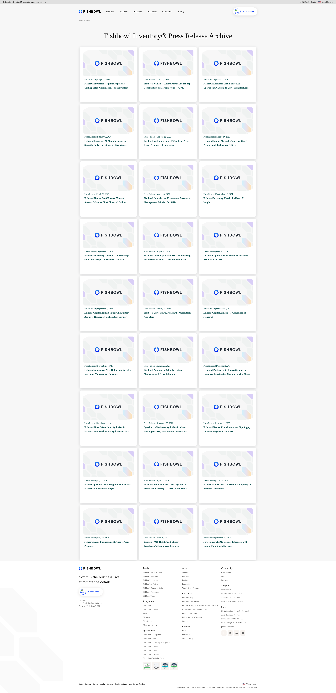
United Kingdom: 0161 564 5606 (233, 623)
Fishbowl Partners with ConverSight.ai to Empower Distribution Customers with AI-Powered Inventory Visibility (225, 374)
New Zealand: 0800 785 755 (232, 602)
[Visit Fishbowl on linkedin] (236, 633)
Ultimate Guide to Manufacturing (195, 609)
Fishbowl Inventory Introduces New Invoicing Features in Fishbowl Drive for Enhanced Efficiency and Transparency (167, 259)
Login (313, 2)
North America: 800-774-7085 (232, 594)
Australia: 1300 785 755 (230, 598)
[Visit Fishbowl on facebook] (224, 633)
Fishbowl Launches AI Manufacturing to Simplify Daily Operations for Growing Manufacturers (105, 145)
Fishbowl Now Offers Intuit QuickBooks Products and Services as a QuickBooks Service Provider (108, 431)
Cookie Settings (121, 684)
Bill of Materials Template (192, 617)
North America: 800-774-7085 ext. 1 (235, 611)
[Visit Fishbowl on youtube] (242, 633)
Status (81, 684)
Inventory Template (189, 613)
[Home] (90, 11)
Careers (185, 621)
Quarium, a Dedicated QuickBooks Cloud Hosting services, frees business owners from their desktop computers (166, 431)
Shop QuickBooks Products (153, 658)
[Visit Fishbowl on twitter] (230, 633)
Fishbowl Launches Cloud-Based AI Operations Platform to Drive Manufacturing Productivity (226, 87)
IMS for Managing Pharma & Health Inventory (200, 605)
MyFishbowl (304, 2)
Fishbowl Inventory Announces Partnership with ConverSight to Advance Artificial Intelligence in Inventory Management (106, 259)
